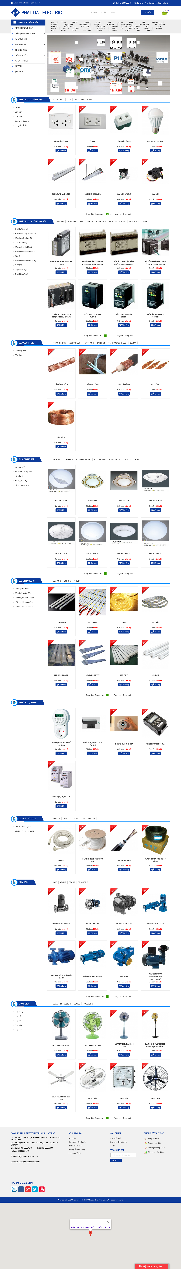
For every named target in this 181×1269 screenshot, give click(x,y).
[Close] (108, 1222)
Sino (138, 30)
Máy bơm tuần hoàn (61, 924)
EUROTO (127, 30)
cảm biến (155, 194)
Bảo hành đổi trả (75, 1153)
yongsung (68, 24)
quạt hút (124, 1098)
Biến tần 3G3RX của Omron (92, 315)
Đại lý (112, 1146)
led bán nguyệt (61, 675)
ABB (113, 28)
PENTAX (159, 28)
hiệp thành (100, 26)
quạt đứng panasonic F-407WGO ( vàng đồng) (155, 1045)
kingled (132, 23)
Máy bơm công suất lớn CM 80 (61, 976)
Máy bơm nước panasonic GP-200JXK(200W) (155, 976)
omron (78, 28)
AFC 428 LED (124, 501)
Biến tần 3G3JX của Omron (155, 315)
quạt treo (155, 1098)
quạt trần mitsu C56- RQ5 (61, 1098)
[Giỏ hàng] (165, 14)
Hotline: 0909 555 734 (123, 3)
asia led (54, 24)
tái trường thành (132, 26)
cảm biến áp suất (124, 194)
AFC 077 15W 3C (92, 553)
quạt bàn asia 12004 (92, 1045)
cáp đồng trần (61, 384)
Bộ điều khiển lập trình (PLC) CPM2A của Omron (124, 263)
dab (52, 23)
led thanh (61, 622)
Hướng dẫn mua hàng (77, 1149)
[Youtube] (42, 1189)
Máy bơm (18, 66)
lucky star (84, 26)
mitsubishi (133, 28)
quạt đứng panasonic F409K (124, 1045)
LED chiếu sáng (21, 50)
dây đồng (155, 384)
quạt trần (92, 1098)
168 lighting (144, 24)
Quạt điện (19, 72)
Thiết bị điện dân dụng (24, 28)
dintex (75, 23)
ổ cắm (92, 141)
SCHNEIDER (101, 28)
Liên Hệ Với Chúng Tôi (150, 1266)
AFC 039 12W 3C (61, 553)
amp (109, 23)
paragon (110, 24)
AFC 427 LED (92, 501)
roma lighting (127, 24)
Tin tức (158, 3)
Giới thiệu (72, 1138)
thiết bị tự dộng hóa (124, 744)
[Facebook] (21, 1189)
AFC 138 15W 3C (61, 501)
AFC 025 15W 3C (155, 501)
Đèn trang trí (20, 44)
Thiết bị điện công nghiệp (25, 33)
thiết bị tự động (21, 55)
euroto (54, 26)
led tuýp (124, 675)
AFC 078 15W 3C (155, 553)
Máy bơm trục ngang (92, 977)
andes (98, 23)
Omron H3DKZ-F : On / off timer (61, 263)
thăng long (69, 26)
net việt (97, 24)
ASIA (88, 28)
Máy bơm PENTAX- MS (155, 924)
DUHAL (99, 30)
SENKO (74, 30)
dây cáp (61, 860)
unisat (87, 23)
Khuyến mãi (149, 3)
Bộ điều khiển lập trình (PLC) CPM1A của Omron (92, 263)
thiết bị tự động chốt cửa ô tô (92, 744)
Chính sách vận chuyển (77, 1142)
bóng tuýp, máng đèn (61, 194)
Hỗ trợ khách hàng (75, 1146)
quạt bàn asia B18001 (61, 1045)
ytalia (63, 23)
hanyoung (83, 24)
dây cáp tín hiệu (21, 61)
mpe (143, 23)
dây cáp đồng (93, 384)
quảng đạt (156, 23)
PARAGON (87, 30)
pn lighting (160, 24)
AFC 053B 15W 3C (124, 553)
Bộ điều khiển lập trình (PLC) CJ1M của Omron (61, 315)
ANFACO (66, 28)
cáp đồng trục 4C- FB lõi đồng (155, 860)
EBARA (146, 28)
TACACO (157, 26)
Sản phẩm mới (115, 1138)
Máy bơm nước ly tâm (124, 924)
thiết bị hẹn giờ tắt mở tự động (61, 744)
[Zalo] (14, 1189)
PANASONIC (113, 30)
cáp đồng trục (124, 860)
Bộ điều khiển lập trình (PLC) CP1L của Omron (155, 263)
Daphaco (150, 30)
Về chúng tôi (138, 3)
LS (122, 28)
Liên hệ (165, 3)
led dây (124, 622)
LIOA (53, 30)
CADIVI (53, 28)
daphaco (114, 26)
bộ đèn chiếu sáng (155, 141)
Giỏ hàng (62, 151)
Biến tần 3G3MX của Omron (124, 315)
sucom (120, 23)
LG (147, 26)
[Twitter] (35, 1189)
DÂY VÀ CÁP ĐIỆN (21, 39)
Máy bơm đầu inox (92, 924)
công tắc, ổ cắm (61, 141)
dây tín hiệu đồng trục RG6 (92, 860)
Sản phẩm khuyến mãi (118, 1142)
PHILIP (63, 30)
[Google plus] (28, 1189)
